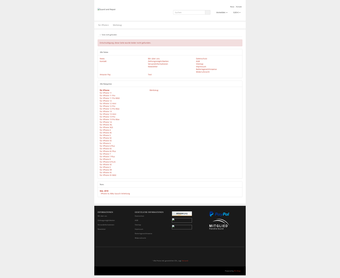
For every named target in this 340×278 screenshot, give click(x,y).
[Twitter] (236, 252)
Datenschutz (201, 58)
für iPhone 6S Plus (108, 151)
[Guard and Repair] (120, 12)
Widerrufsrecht (203, 72)
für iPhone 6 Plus (107, 146)
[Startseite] (98, 35)
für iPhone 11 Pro (107, 95)
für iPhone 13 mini (108, 114)
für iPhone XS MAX (108, 175)
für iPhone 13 (106, 111)
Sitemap (199, 64)
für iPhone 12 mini (108, 103)
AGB (198, 61)
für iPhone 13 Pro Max (109, 119)
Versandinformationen (158, 64)
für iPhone (103, 25)
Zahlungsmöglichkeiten (158, 61)
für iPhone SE (106, 164)
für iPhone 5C (106, 138)
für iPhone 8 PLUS (108, 162)
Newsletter (153, 66)
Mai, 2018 (104, 191)
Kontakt (239, 7)
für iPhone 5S (106, 140)
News (232, 7)
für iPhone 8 (105, 159)
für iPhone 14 (106, 122)
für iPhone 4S (106, 132)
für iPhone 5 (105, 135)
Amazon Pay (105, 74)
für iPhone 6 (105, 143)
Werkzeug (117, 25)
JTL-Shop (237, 271)
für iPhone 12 (106, 101)
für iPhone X (105, 167)
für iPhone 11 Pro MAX (110, 98)
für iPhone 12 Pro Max (109, 108)
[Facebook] (232, 252)
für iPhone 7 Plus (107, 156)
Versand (185, 261)
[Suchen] (208, 12)
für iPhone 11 (106, 93)
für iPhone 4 (105, 130)
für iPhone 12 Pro (107, 106)
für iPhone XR (106, 170)
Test (150, 74)
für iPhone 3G (106, 124)
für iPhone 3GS (106, 127)
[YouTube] (240, 252)
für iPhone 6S (106, 148)
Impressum (201, 66)
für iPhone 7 (105, 154)
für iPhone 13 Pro (107, 116)
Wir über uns (154, 58)
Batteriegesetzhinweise (206, 69)
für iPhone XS (106, 172)
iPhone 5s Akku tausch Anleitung (115, 193)
